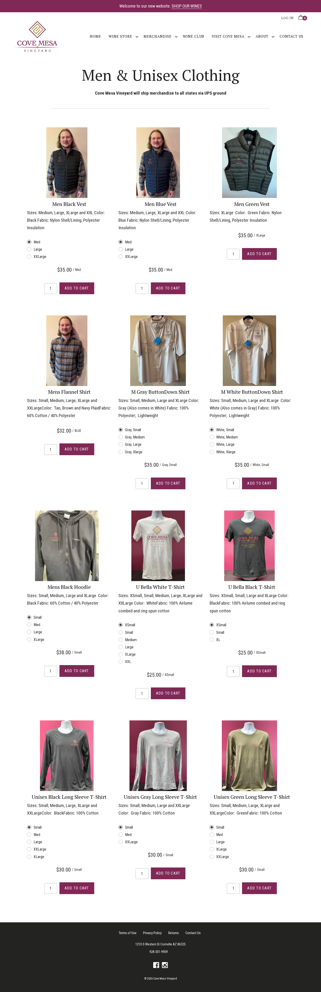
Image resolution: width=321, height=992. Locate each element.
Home (95, 36)
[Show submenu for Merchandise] (176, 36)
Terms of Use (128, 933)
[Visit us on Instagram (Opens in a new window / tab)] (165, 966)
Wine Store (120, 36)
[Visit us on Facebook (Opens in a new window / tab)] (156, 966)
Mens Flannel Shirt (69, 391)
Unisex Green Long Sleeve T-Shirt (252, 796)
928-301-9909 (158, 952)
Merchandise (158, 36)
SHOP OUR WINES (187, 6)
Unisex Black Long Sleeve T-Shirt (69, 796)
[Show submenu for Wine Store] (137, 36)
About (262, 36)
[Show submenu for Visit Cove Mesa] (249, 36)
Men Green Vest (252, 204)
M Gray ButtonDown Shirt (160, 391)
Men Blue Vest (160, 204)
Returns (173, 933)
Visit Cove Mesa (228, 36)
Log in (287, 18)
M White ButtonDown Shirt (252, 391)
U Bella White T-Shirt (160, 586)
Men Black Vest (69, 204)
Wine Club (193, 36)
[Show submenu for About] (273, 36)
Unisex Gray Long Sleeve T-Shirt (160, 796)
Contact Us (291, 36)
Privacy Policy (152, 933)
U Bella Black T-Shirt (251, 586)
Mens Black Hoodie (69, 586)
